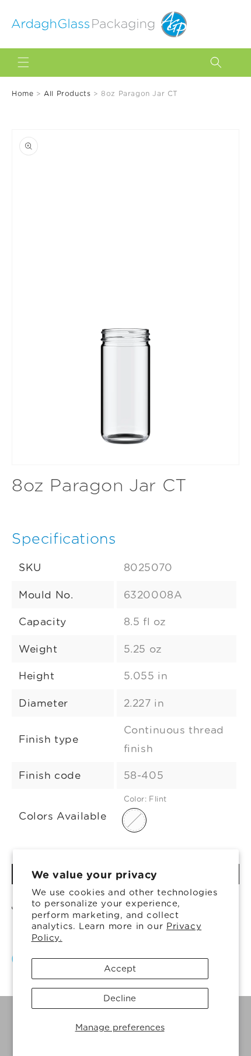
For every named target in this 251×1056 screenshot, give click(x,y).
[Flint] (134, 820)
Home (22, 93)
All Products (67, 93)
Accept (120, 968)
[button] (23, 62)
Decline (119, 998)
